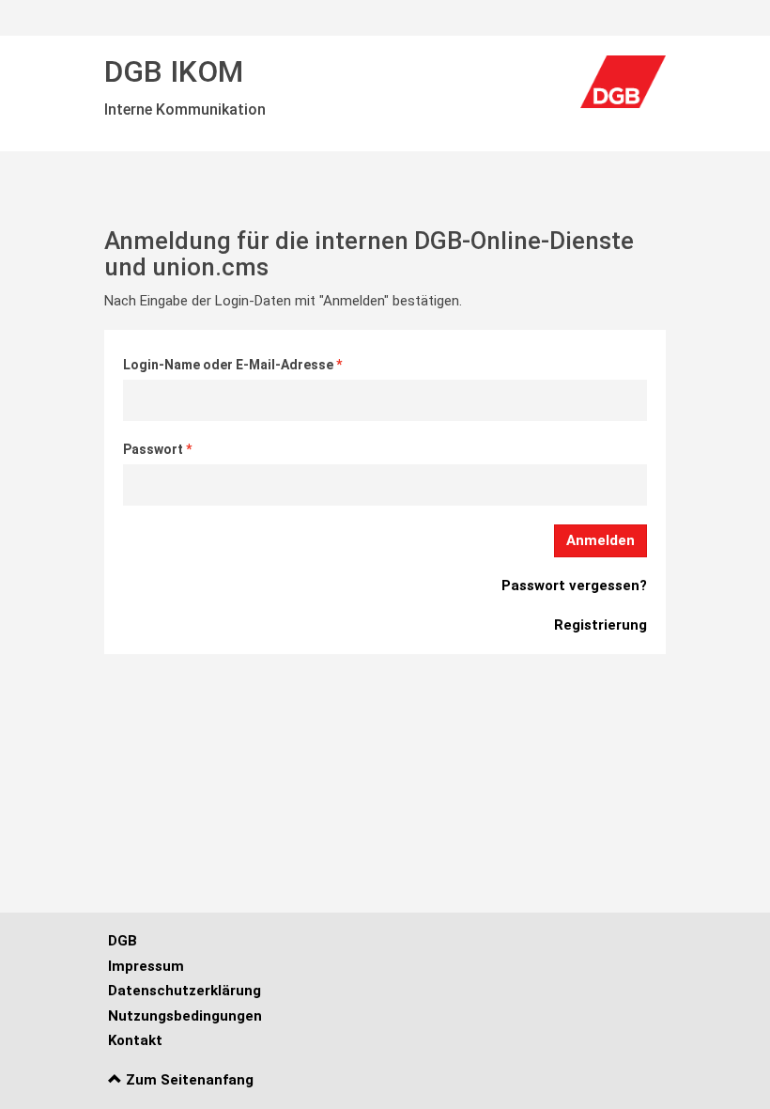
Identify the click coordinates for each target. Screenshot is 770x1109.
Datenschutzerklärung (184, 990)
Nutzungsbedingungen (185, 1015)
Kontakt (135, 1040)
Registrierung (600, 625)
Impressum (146, 966)
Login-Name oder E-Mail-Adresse (229, 364)
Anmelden (600, 540)
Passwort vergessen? (574, 585)
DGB (122, 940)
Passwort (154, 449)
